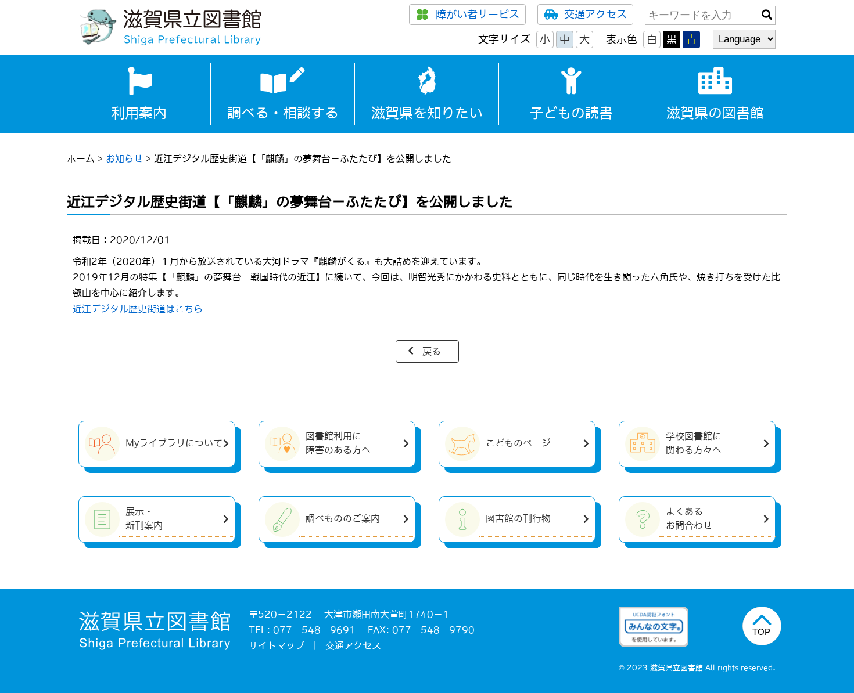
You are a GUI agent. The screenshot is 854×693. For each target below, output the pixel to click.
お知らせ (124, 158)
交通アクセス (595, 14)
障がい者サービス (477, 14)
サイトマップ (276, 645)
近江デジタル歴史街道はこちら (138, 308)
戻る (431, 351)
